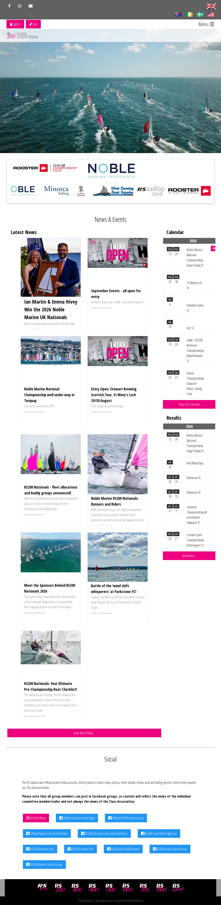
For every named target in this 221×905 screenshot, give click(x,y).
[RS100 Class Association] (43, 888)
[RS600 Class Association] (127, 888)
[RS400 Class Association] (93, 888)
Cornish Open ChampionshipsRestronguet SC (195, 540)
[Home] (23, 35)
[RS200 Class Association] (60, 888)
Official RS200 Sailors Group (128, 818)
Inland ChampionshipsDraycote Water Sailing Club (195, 383)
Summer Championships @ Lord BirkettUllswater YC (197, 515)
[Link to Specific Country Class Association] (211, 5)
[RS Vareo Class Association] (178, 888)
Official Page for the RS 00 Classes (48, 833)
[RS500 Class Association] (110, 888)
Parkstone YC (194, 477)
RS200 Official (38, 818)
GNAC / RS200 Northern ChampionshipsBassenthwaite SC (195, 350)
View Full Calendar (189, 404)
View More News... (84, 733)
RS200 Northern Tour (42, 849)
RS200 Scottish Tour (82, 849)
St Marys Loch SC (194, 285)
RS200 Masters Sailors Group (46, 864)
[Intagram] (19, 6)
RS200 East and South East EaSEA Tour (105, 833)
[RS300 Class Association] (76, 888)
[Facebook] (9, 6)
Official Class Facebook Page (79, 818)
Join (34, 24)
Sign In (16, 24)
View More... (189, 555)
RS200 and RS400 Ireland (124, 849)
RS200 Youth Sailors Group (171, 849)
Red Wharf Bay (195, 463)
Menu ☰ (207, 24)
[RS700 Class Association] (144, 888)
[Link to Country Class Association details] (178, 14)
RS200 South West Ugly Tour (160, 833)
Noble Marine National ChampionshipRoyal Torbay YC (195, 257)
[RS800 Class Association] (161, 888)
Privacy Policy (85, 900)
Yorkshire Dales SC (195, 308)
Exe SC (190, 328)
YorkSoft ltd (136, 900)
